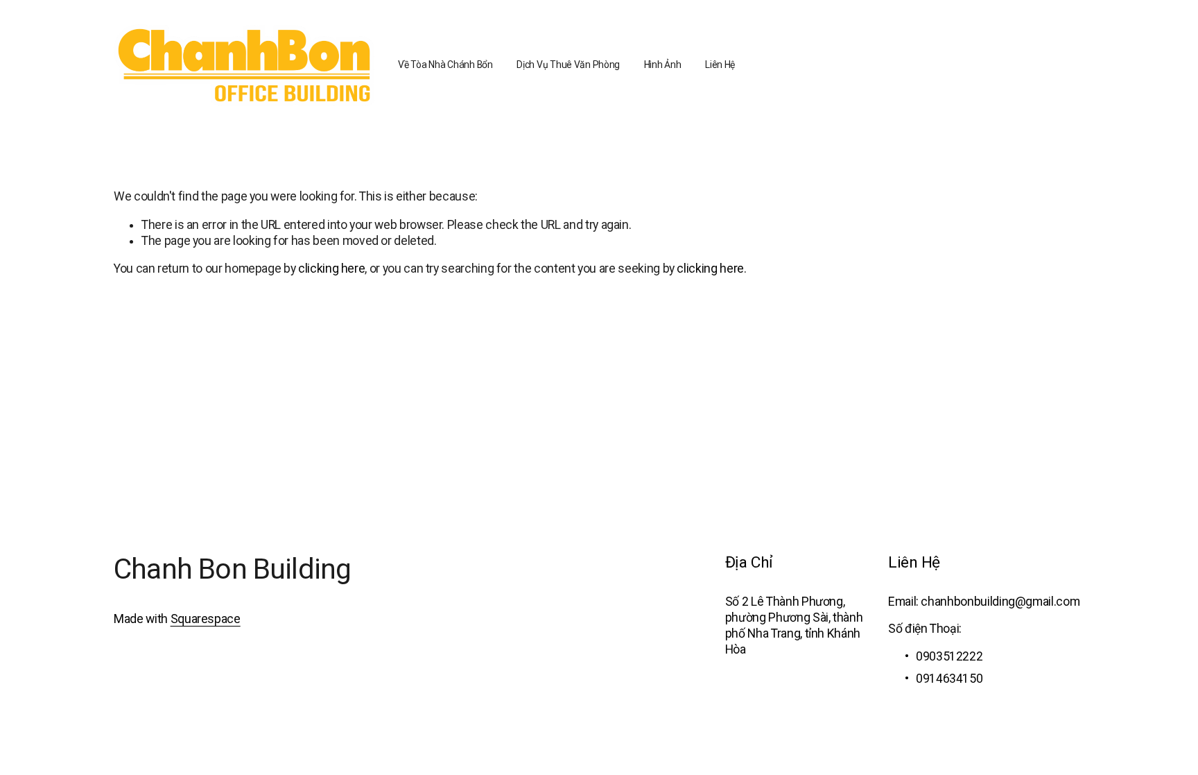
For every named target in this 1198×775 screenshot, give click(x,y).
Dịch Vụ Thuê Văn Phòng (568, 64)
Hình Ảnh (663, 64)
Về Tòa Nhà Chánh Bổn (445, 64)
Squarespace (206, 619)
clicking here (331, 268)
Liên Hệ (720, 64)
